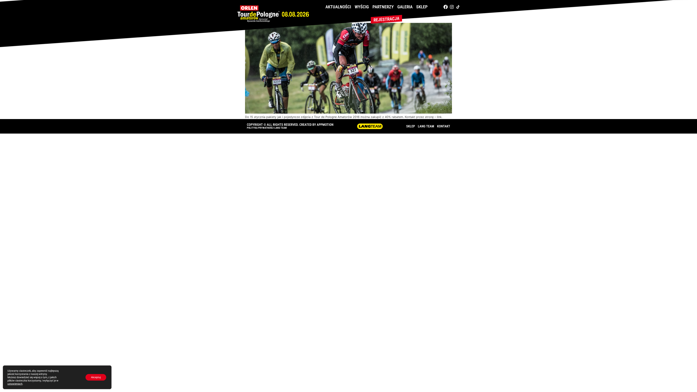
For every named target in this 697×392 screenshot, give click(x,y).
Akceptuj (96, 377)
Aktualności (338, 6)
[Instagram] (452, 7)
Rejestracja (386, 19)
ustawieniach (15, 383)
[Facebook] (445, 7)
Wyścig (362, 6)
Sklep (422, 6)
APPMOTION (325, 124)
